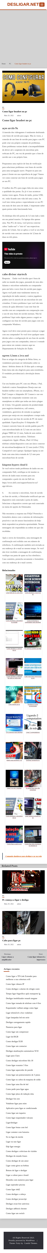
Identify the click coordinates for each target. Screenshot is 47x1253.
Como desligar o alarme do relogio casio (23, 989)
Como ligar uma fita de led (17, 1084)
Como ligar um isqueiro (16, 1113)
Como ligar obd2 (13, 1189)
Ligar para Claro (13, 1056)
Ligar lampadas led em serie (17, 1017)
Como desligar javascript (16, 1199)
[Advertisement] (23, 35)
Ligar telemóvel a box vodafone (19, 1013)
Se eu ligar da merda (14, 1137)
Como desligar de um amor (17, 1161)
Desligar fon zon (13, 1099)
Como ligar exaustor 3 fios (17, 1065)
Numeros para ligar (14, 1027)
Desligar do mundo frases (16, 1156)
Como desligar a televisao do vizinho (21, 1151)
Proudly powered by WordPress (22, 1240)
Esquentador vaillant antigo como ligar (22, 1008)
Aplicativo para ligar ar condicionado (21, 1108)
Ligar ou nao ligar (13, 1142)
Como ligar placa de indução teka (20, 1094)
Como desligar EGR (14, 1041)
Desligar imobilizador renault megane (21, 998)
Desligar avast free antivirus (17, 1204)
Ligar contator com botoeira (17, 1132)
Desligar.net (23, 4)
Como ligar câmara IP (15, 984)
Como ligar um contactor (16, 1046)
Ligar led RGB (12, 1037)
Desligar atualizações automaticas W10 (22, 1051)
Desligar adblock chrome (16, 1208)
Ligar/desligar (11, 1122)
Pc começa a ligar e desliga (15, 900)
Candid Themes (30, 1243)
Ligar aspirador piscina (15, 1185)
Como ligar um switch (15, 1213)
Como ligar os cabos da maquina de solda (23, 1079)
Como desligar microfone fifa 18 (19, 1060)
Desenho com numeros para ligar (19, 1180)
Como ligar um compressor (17, 1032)
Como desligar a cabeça (16, 1194)
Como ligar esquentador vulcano (19, 1118)
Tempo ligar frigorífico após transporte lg (23, 993)
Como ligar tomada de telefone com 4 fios (23, 1003)
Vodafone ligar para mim (16, 1103)
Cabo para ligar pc (11, 940)
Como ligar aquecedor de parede (19, 1070)
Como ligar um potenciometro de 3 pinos (23, 1075)
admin (19, 115)
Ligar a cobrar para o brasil (17, 1175)
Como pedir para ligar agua (17, 1089)
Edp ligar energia (13, 1146)
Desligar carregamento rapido (18, 1022)
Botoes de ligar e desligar (16, 1170)
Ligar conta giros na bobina (17, 1165)
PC (3, 107)
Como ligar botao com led (17, 1127)
